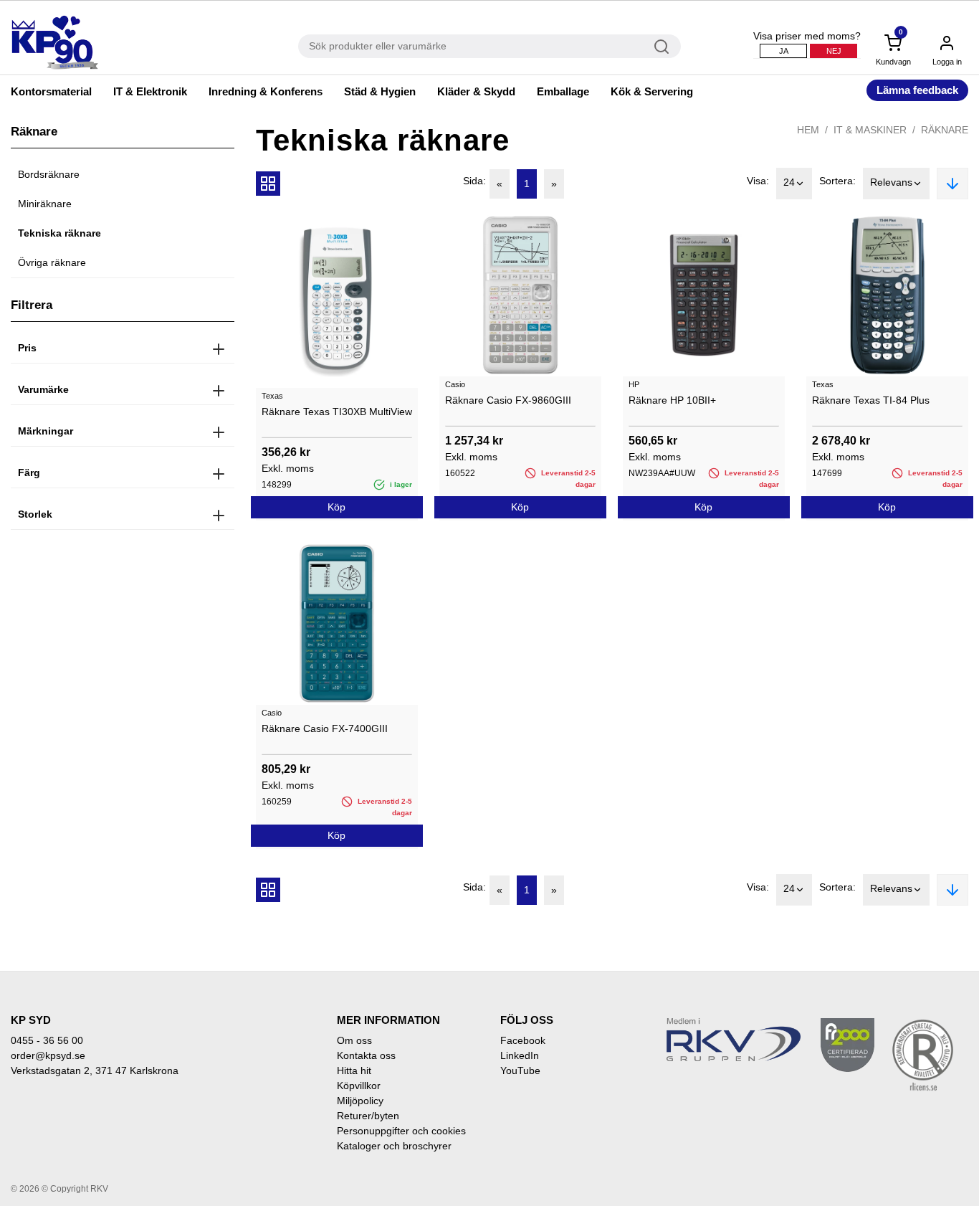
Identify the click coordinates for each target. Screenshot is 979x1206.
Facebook (522, 1040)
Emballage (563, 91)
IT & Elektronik (150, 91)
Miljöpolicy (360, 1100)
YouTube (520, 1070)
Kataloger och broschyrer (394, 1146)
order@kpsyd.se (48, 1055)
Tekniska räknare (59, 233)
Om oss (354, 1040)
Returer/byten (368, 1115)
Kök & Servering (652, 91)
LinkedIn (519, 1055)
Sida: (474, 180)
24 (789, 182)
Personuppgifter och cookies (401, 1130)
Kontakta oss (366, 1055)
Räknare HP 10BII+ (672, 400)
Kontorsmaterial (51, 91)
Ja (783, 51)
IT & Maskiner (870, 130)
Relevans (891, 182)
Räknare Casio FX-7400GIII (325, 728)
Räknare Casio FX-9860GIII (508, 400)
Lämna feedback (917, 90)
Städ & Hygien (380, 91)
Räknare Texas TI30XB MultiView (337, 411)
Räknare (944, 130)
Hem (808, 130)
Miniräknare (45, 203)
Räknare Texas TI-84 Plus (871, 400)
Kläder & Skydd (476, 91)
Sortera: (837, 180)
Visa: (758, 180)
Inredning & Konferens (266, 91)
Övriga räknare (52, 262)
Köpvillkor (359, 1085)
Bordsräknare (49, 174)
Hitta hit (354, 1070)
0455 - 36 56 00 (47, 1040)
